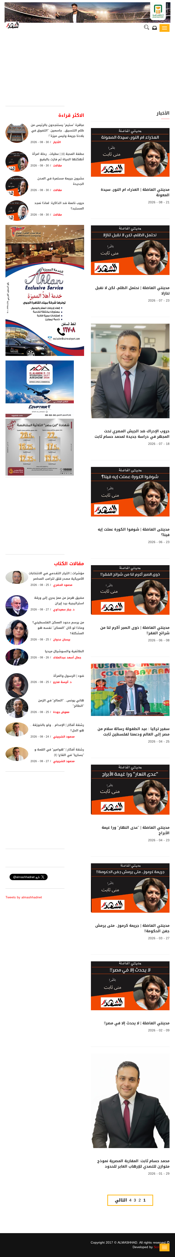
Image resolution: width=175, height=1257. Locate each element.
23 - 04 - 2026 (159, 840)
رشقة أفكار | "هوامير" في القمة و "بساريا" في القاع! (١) (59, 752)
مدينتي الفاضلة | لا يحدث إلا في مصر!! (137, 1023)
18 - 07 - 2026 (159, 444)
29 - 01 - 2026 (159, 1174)
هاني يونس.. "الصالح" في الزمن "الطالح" (61, 703)
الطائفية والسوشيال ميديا (64, 651)
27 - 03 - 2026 (159, 938)
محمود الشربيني (64, 736)
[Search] (146, 28)
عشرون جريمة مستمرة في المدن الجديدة (60, 181)
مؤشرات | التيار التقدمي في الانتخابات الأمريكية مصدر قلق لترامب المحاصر (56, 576)
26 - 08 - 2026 (40, 657)
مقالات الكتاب (69, 563)
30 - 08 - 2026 (40, 142)
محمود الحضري (62, 584)
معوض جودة (61, 712)
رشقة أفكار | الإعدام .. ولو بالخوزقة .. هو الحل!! (57, 727)
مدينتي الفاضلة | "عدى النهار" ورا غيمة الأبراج (136, 830)
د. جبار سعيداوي (64, 609)
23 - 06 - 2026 (159, 542)
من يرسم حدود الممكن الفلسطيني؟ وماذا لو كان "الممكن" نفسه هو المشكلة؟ (58, 628)
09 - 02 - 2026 (159, 1030)
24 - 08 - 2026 (40, 736)
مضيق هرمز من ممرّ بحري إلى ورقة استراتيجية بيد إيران (59, 600)
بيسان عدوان (61, 639)
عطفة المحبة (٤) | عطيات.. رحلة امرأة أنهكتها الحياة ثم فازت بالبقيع (58, 156)
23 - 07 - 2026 (159, 300)
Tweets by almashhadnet (23, 897)
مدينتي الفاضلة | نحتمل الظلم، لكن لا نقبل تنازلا (132, 290)
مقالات (57, 165)
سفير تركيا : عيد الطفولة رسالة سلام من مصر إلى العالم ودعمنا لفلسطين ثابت (134, 731)
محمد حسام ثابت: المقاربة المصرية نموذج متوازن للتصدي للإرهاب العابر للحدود (133, 1163)
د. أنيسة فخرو (62, 682)
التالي (121, 1200)
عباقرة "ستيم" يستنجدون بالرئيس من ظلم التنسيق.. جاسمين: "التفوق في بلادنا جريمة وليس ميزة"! (57, 130)
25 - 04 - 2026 (159, 741)
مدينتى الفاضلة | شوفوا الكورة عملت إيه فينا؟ (134, 532)
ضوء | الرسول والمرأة (68, 676)
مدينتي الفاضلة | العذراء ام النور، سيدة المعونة (135, 192)
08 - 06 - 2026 (159, 640)
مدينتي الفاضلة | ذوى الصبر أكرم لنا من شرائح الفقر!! (135, 630)
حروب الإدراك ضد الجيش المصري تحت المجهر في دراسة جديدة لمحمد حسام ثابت (132, 434)
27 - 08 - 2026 (40, 609)
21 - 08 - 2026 (159, 202)
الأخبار (57, 142)
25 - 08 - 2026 (40, 584)
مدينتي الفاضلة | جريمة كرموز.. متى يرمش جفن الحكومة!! (132, 928)
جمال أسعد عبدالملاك (67, 657)
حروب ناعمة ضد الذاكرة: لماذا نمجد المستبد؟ (59, 205)
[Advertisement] (87, 72)
